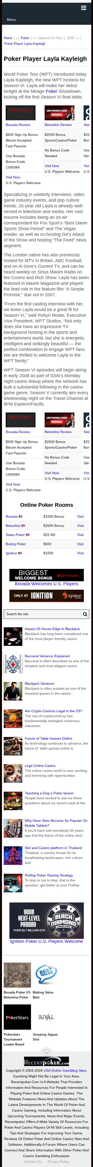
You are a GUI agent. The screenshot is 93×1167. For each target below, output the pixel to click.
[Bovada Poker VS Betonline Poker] (17, 975)
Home (8, 38)
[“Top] (46, 1052)
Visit (80, 516)
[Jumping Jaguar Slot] (46, 1017)
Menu (11, 20)
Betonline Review (58, 125)
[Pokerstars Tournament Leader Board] (17, 1017)
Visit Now (13, 177)
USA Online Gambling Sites (65, 1070)
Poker (25, 38)
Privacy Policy (58, 1162)
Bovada (12, 516)
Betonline (13, 526)
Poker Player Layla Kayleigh (24, 44)
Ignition (11, 553)
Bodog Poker (16, 544)
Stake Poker (15, 535)
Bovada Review (18, 125)
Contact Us (32, 1162)
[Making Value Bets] (46, 975)
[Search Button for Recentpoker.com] (84, 614)
